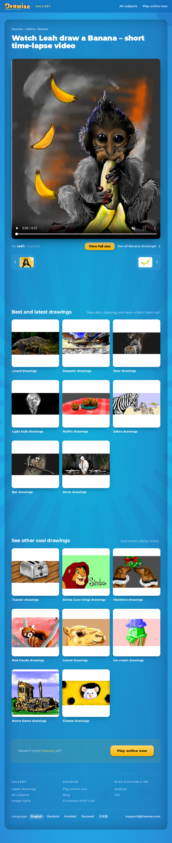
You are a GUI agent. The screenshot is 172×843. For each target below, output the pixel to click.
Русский (87, 816)
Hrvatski (70, 816)
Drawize (17, 29)
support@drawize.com (142, 816)
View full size (100, 246)
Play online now (155, 6)
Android (120, 789)
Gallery (30, 29)
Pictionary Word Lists (79, 800)
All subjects (128, 6)
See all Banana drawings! (137, 246)
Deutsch (53, 816)
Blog (66, 795)
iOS (117, 795)
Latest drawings (24, 789)
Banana (43, 29)
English (36, 816)
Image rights (21, 800)
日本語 (103, 816)
